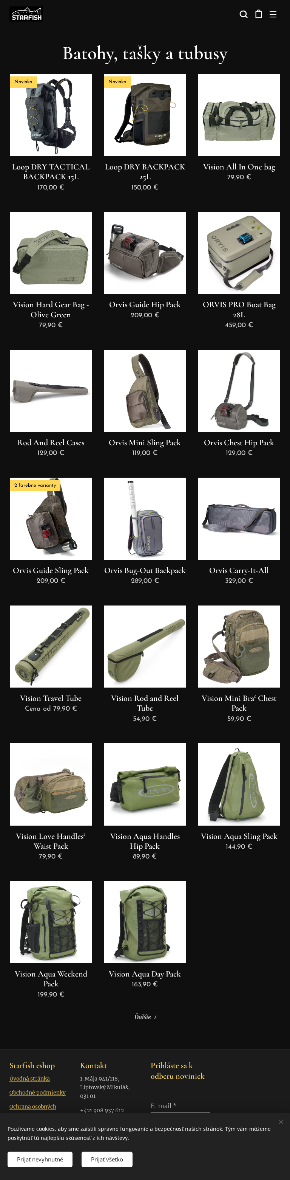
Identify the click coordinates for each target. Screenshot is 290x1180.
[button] (242, 14)
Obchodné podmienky (37, 1092)
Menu (273, 14)
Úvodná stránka (29, 1078)
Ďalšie (142, 1017)
